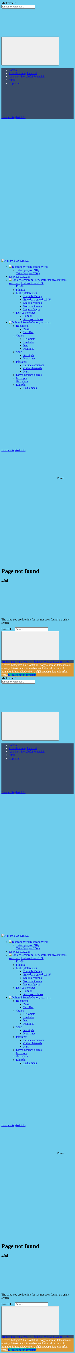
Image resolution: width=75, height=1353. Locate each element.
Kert (25, 345)
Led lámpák (30, 387)
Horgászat (29, 358)
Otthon (20, 335)
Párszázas (21, 361)
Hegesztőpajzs (31, 309)
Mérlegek (21, 378)
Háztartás (28, 342)
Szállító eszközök (33, 302)
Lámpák (20, 384)
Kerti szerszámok (33, 319)
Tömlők (27, 315)
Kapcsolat (14, 83)
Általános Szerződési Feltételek (27, 76)
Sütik (12, 79)
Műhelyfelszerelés (26, 293)
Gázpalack (22, 381)
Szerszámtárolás (32, 306)
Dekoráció (29, 338)
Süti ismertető (28, 674)
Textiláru (28, 332)
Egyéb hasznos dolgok (29, 374)
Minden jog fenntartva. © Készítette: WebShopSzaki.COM (35, 661)
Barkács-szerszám (33, 365)
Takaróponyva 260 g (28, 273)
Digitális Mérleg (32, 296)
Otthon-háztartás (32, 368)
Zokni (26, 329)
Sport (19, 351)
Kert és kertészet (25, 312)
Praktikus (28, 348)
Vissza (60, 478)
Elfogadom (14, 674)
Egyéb (19, 286)
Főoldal (13, 69)
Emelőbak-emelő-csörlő (37, 299)
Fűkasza (20, 289)
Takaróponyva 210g (27, 270)
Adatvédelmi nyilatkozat (23, 73)
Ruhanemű (22, 325)
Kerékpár (28, 355)
